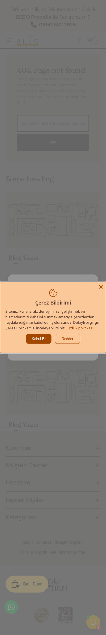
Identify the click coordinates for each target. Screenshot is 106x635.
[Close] (101, 287)
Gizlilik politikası (79, 327)
